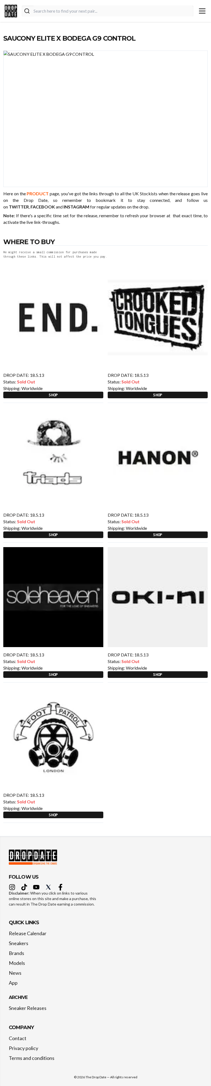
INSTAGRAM (76, 206)
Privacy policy (23, 1048)
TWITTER (19, 206)
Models (17, 963)
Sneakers (18, 943)
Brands (16, 953)
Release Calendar (27, 933)
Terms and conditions (31, 1058)
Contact (17, 1038)
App (13, 983)
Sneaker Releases (27, 1008)
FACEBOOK (42, 206)
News (15, 973)
